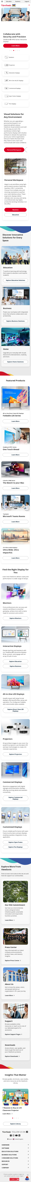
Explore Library (15, 1124)
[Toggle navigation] (29, 5)
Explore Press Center (12, 960)
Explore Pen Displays (16, 847)
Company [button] (5, 1168)
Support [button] (5, 1164)
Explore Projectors (15, 754)
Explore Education (15, 661)
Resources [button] (5, 1161)
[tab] (9, 50)
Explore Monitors (15, 618)
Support (27, 1)
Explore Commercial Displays (15, 798)
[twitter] (11, 1135)
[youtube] (16, 1135)
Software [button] (5, 1148)
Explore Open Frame (15, 842)
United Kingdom (19, 1139)
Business (17, 1)
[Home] (2, 1)
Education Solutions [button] (10, 1151)
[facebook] (27, 1132)
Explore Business (15, 666)
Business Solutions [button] (9, 1155)
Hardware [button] (5, 1145)
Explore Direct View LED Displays (15, 710)
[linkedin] (19, 1135)
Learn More (9, 920)
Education (9, 1)
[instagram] (14, 1135)
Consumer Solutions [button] (10, 1158)
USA (13, 1179)
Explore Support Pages (12, 1034)
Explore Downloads (11, 1056)
